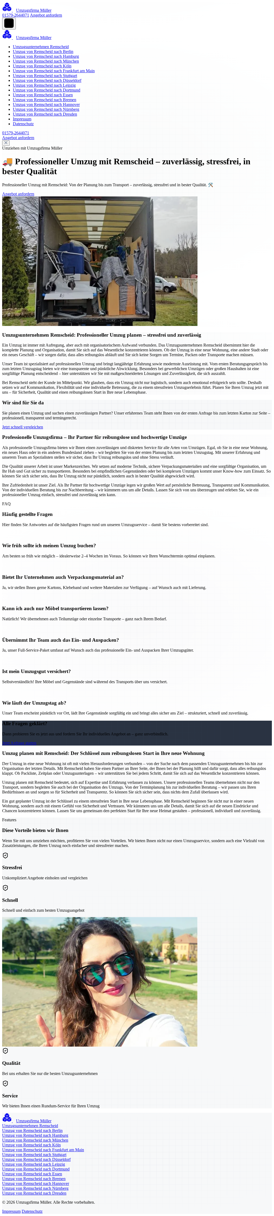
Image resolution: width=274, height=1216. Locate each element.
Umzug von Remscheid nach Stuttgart (45, 75)
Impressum (22, 119)
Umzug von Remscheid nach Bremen (44, 99)
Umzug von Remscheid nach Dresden (45, 114)
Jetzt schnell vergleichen (22, 427)
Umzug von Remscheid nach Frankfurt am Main (54, 71)
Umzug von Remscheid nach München (46, 61)
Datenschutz (23, 123)
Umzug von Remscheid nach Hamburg (46, 56)
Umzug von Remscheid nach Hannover (46, 104)
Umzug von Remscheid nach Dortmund (46, 90)
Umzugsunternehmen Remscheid (41, 46)
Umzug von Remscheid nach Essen (43, 95)
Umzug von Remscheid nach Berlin (43, 51)
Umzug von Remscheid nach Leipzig (44, 85)
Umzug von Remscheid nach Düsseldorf (47, 80)
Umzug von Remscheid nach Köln (42, 66)
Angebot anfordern (46, 15)
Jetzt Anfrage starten (19, 743)
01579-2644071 (15, 15)
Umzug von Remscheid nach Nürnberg (46, 109)
